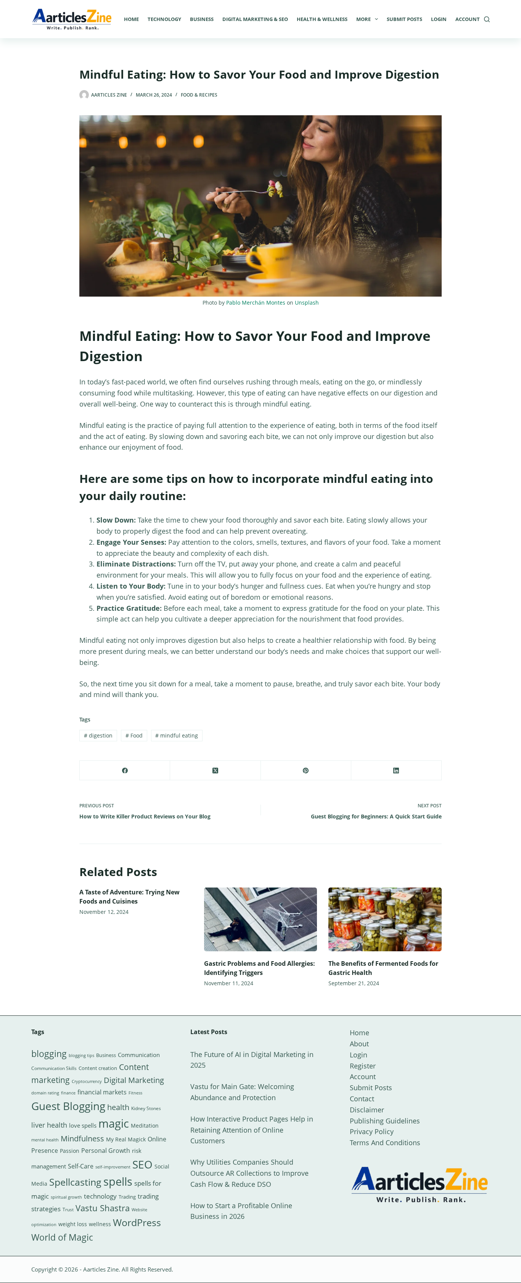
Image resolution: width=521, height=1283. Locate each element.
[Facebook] (125, 770)
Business (202, 19)
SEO (142, 1164)
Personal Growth (105, 1150)
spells (117, 1181)
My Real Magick (126, 1139)
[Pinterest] (306, 770)
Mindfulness (82, 1138)
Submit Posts (404, 19)
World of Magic (62, 1237)
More (363, 19)
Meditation (145, 1125)
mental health (45, 1140)
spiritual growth (66, 1197)
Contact (362, 1098)
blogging (49, 1053)
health (118, 1107)
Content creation (98, 1068)
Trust (68, 1209)
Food (134, 735)
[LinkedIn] (396, 770)
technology (100, 1196)
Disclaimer (367, 1109)
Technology (164, 19)
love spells (82, 1126)
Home (131, 19)
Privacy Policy (372, 1131)
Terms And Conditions (385, 1142)
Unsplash (307, 302)
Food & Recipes (199, 95)
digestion (98, 735)
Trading (127, 1196)
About (359, 1043)
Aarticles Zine (101, 1269)
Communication (139, 1055)
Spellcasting (75, 1181)
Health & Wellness (322, 19)
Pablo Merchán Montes (255, 302)
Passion (69, 1150)
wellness (100, 1224)
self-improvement (112, 1167)
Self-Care (80, 1166)
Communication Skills (54, 1068)
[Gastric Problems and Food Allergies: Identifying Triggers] (260, 919)
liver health (49, 1125)
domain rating (45, 1093)
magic (113, 1123)
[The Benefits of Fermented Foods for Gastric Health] (385, 919)
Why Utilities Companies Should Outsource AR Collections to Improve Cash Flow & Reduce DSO (249, 1173)
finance (68, 1093)
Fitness (135, 1093)
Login (439, 19)
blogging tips (81, 1055)
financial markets (102, 1092)
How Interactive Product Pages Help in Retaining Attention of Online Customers (251, 1130)
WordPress (137, 1222)
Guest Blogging (68, 1106)
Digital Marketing (134, 1080)
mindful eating (176, 735)
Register (363, 1065)
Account (467, 19)
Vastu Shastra (103, 1208)
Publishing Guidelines (385, 1120)
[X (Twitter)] (215, 770)
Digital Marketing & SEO (255, 19)
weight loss (72, 1224)
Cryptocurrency (87, 1081)
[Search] (487, 19)
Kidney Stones (146, 1108)
